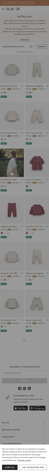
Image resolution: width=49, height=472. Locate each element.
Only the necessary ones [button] (33, 467)
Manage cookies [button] (24, 460)
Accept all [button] (10, 467)
